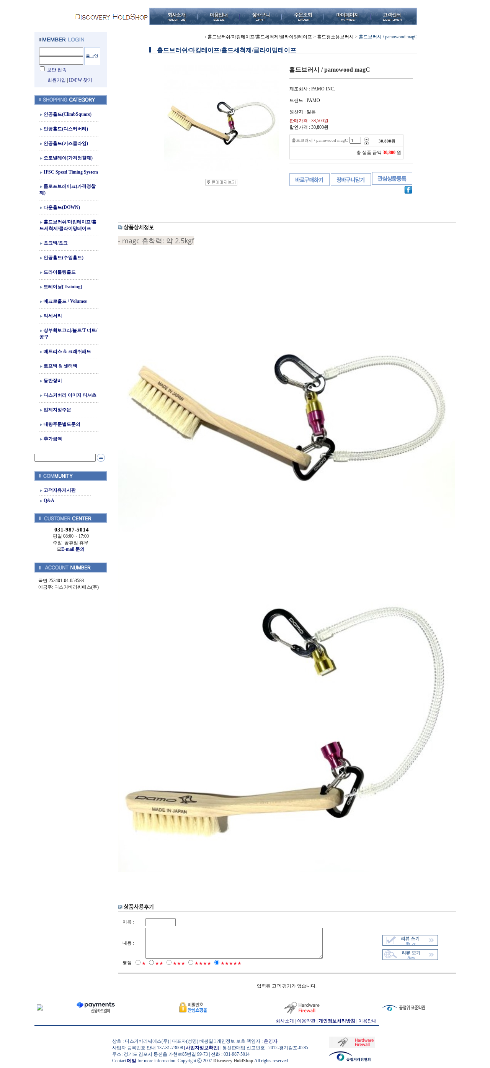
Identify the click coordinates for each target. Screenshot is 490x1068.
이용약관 (306, 1021)
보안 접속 (57, 69)
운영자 (271, 1041)
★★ (159, 963)
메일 (131, 1060)
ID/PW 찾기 (80, 80)
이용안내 (367, 1021)
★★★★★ (231, 963)
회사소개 (285, 1021)
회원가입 (56, 80)
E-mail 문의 (73, 549)
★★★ (179, 963)
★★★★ (202, 963)
